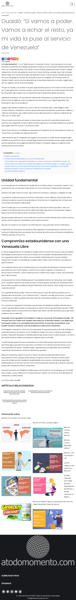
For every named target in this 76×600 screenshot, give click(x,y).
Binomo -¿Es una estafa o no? (69, 455)
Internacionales (11, 13)
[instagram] (12, 591)
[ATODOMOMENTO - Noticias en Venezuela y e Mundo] (7, 4)
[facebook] (3, 591)
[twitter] (7, 591)
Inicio (3, 13)
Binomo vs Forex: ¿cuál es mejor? (45, 423)
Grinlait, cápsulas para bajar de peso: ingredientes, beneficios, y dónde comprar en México (69, 486)
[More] (17, 59)
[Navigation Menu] (72, 4)
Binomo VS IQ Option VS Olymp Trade (16, 418)
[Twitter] (6, 59)
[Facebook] (3, 59)
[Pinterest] (8, 59)
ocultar (17, 153)
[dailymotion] (20, 591)
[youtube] (16, 591)
